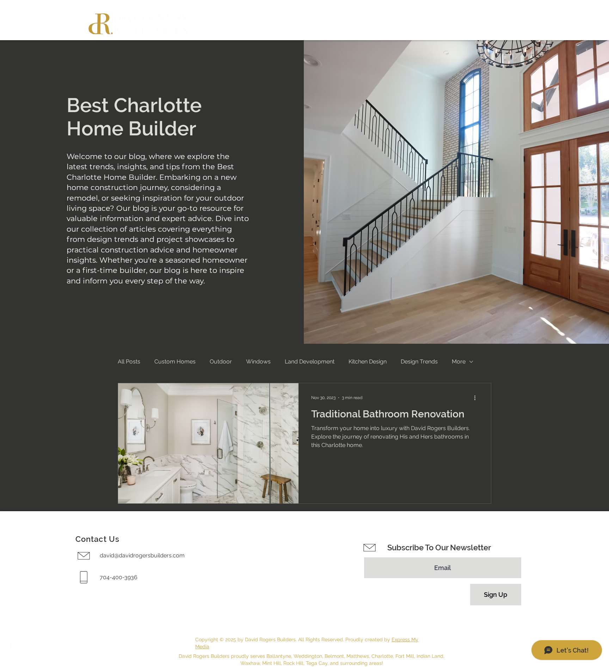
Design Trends (419, 361)
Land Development (309, 361)
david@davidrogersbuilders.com (142, 555)
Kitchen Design (368, 361)
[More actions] (477, 397)
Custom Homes (175, 361)
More (459, 361)
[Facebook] (14, 600)
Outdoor (221, 361)
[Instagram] (14, 615)
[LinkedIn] (14, 646)
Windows (258, 361)
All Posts (129, 361)
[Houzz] (14, 631)
